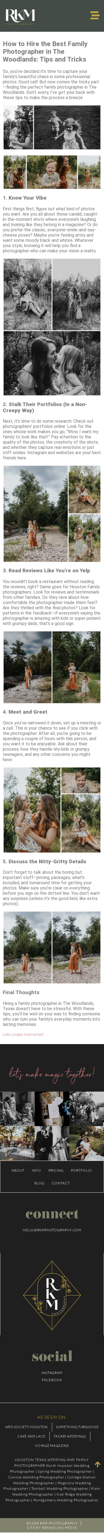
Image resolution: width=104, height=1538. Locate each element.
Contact (61, 1183)
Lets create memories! (23, 1034)
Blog (39, 1183)
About (18, 1170)
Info (36, 1170)
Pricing (56, 1170)
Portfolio (81, 1170)
